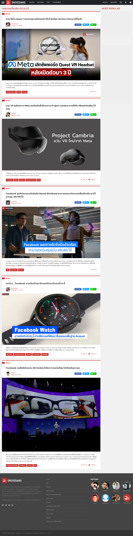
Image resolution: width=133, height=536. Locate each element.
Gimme (105, 490)
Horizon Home (11, 92)
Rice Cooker (127, 491)
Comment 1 (93, 464)
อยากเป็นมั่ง (126, 503)
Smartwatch (36, 354)
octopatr (13, 113)
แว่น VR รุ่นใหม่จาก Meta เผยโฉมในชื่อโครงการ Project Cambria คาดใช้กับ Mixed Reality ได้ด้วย (51, 107)
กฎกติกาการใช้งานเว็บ (53, 506)
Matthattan (14, 288)
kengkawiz (116, 491)
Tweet (86, 24)
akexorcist (105, 503)
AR (8, 270)
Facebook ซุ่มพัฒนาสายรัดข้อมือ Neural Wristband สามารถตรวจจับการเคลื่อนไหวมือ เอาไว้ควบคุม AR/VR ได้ (51, 195)
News (7, 13)
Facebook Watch (19, 354)
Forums (48, 502)
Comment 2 (93, 179)
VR (39, 180)
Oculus (24, 92)
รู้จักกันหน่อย (50, 510)
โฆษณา (48, 517)
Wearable (45, 354)
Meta (18, 92)
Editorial (40, 2)
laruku (95, 503)
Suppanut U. (15, 24)
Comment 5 (93, 353)
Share (79, 24)
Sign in (105, 2)
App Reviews (50, 491)
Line (94, 24)
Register (113, 2)
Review (31, 2)
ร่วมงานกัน (49, 514)
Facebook (9, 180)
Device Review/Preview (53, 494)
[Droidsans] (15, 2)
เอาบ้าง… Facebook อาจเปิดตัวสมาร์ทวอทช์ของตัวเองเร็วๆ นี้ (35, 283)
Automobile (57, 2)
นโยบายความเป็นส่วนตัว (53, 521)
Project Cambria (31, 180)
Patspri (13, 372)
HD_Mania (116, 503)
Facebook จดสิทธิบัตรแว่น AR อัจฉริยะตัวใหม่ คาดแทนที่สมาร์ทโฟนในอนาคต (43, 368)
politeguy (14, 201)
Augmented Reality (12, 465)
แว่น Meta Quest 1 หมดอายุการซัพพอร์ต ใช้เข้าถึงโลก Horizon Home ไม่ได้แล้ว (44, 19)
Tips (48, 2)
